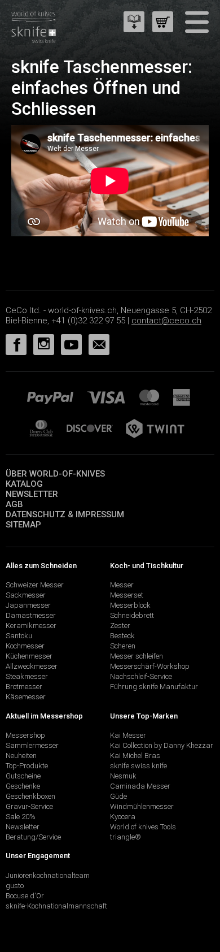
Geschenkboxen (30, 796)
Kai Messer (128, 735)
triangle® (125, 837)
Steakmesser (27, 676)
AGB (14, 504)
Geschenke (23, 786)
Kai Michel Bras (135, 755)
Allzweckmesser (32, 666)
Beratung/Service (33, 837)
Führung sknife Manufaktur (154, 686)
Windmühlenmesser (142, 806)
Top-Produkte (27, 765)
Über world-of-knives (55, 474)
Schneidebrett (132, 615)
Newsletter (32, 494)
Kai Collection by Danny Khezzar (161, 745)
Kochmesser (25, 646)
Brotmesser (24, 686)
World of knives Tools (143, 827)
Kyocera (122, 816)
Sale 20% (21, 816)
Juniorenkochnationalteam (48, 875)
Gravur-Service (29, 806)
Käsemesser (26, 697)
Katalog (24, 484)
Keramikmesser (31, 625)
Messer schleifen (136, 656)
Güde (118, 796)
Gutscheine (23, 776)
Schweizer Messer (35, 585)
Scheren (122, 646)
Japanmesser (28, 605)
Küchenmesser (29, 656)
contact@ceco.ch (166, 320)
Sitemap (23, 525)
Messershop (25, 735)
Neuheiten (21, 755)
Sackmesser (26, 595)
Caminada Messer (140, 786)
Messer (122, 585)
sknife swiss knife (138, 765)
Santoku (19, 635)
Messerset (126, 595)
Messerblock (130, 605)
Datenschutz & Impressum (65, 514)
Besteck (122, 635)
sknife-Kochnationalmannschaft (56, 906)
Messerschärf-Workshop (150, 666)
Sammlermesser (32, 745)
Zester (120, 625)
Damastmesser (31, 615)
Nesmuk (123, 776)
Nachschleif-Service (141, 676)
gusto (15, 885)
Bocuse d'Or (25, 896)
